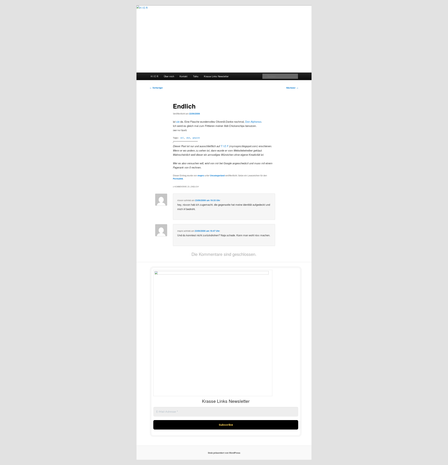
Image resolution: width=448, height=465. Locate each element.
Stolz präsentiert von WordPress (224, 452)
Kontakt (183, 76)
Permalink (178, 178)
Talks (195, 76)
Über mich (169, 76)
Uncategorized (217, 175)
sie (178, 121)
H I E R (154, 76)
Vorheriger (156, 87)
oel (182, 138)
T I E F (225, 146)
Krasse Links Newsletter (216, 76)
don (188, 138)
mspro (201, 175)
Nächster (292, 87)
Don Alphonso (253, 121)
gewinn (196, 138)
